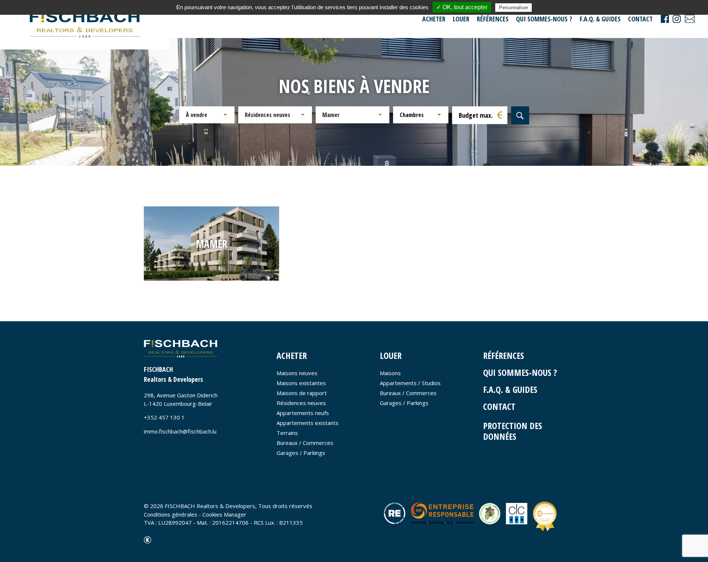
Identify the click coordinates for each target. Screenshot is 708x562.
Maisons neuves (297, 373)
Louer (461, 18)
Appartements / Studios (410, 383)
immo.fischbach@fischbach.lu (180, 431)
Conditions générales (170, 514)
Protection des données (512, 430)
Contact (640, 18)
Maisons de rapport (302, 393)
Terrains (287, 432)
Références (493, 18)
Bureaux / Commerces (305, 442)
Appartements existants (308, 422)
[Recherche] (520, 115)
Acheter (433, 18)
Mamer (331, 115)
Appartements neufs (303, 413)
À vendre (196, 115)
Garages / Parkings (301, 452)
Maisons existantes (301, 383)
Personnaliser (513, 7)
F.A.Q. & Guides (600, 18)
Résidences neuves (267, 115)
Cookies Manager (224, 514)
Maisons (390, 373)
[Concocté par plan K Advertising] (147, 539)
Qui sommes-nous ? (544, 18)
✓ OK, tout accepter (461, 7)
